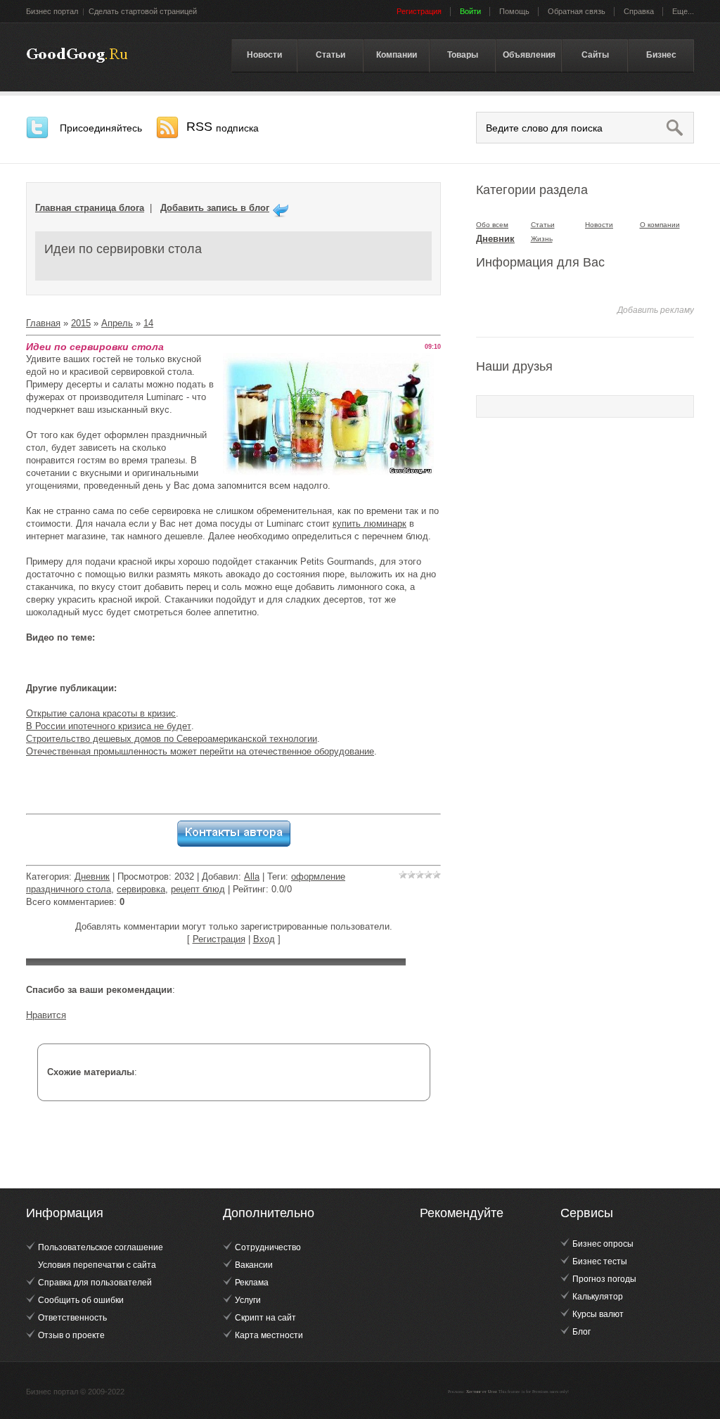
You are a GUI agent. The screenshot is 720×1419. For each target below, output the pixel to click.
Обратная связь (576, 11)
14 (148, 323)
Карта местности (269, 1335)
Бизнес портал (52, 11)
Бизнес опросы (603, 1244)
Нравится (46, 1015)
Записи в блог (77, 55)
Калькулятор (597, 1297)
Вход (264, 939)
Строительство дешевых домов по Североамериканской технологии (171, 738)
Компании (396, 55)
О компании (660, 225)
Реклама (252, 1283)
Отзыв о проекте (71, 1335)
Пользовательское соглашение (100, 1247)
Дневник (92, 876)
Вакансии (254, 1265)
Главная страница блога (89, 208)
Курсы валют (598, 1314)
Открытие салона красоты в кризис (101, 713)
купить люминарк (369, 523)
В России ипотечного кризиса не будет (108, 726)
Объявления (529, 55)
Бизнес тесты (599, 1261)
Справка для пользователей (95, 1283)
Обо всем (492, 225)
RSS (222, 127)
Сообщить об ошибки (81, 1300)
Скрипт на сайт (265, 1318)
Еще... (683, 11)
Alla (251, 876)
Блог (581, 1332)
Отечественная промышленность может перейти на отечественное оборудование (200, 751)
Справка (639, 11)
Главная (43, 323)
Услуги (248, 1300)
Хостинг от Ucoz (481, 1391)
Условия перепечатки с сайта (97, 1265)
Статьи (330, 55)
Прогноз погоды (604, 1279)
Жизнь (542, 239)
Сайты (595, 55)
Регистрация (219, 939)
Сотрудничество (268, 1247)
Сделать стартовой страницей (143, 11)
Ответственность (72, 1318)
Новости (264, 55)
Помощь (514, 11)
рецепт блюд (198, 889)
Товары (462, 55)
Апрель (117, 323)
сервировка (141, 889)
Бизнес (661, 55)
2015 (81, 323)
